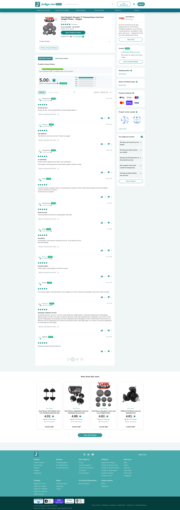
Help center (127, 470)
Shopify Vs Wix (106, 476)
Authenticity (105, 505)
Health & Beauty (81, 10)
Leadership (59, 486)
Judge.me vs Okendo (40, 489)
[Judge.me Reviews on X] (84, 454)
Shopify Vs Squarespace (109, 470)
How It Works (131, 181)
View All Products (90, 435)
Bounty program (84, 484)
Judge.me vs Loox (39, 484)
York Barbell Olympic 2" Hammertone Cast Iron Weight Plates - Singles (82, 18)
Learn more (122, 129)
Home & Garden (99, 10)
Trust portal (82, 470)
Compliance (113, 505)
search (112, 4)
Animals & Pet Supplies (62, 10)
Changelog (127, 476)
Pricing (81, 462)
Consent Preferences (140, 505)
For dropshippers (61, 462)
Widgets (36, 470)
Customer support (85, 465)
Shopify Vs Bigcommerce (109, 465)
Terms (93, 505)
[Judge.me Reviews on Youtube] (93, 454)
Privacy (98, 505)
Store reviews (38, 465)
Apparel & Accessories (43, 10)
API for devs (128, 473)
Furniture (136, 10)
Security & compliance (86, 468)
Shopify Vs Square (107, 473)
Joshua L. (45, 124)
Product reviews (39, 462)
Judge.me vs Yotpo (40, 486)
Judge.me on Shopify (108, 462)
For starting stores (62, 465)
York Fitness (78, 36)
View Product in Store (73, 33)
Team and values (61, 484)
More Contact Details (130, 62)
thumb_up (102, 118)
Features (36, 468)
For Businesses (124, 4)
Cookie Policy (130, 505)
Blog (125, 462)
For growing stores (62, 468)
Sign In (141, 4)
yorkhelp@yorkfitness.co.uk (130, 52)
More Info (130, 40)
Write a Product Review (49, 48)
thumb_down (109, 118)
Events (126, 465)
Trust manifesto (84, 473)
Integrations (38, 473)
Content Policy (121, 505)
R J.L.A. (44, 257)
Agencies (127, 468)
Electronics (118, 10)
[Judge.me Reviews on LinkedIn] (88, 454)
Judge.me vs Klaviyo (40, 491)
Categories (104, 486)
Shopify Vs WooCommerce (110, 468)
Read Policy (123, 74)
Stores (103, 484)
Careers (58, 489)
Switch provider (39, 494)
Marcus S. (45, 303)
